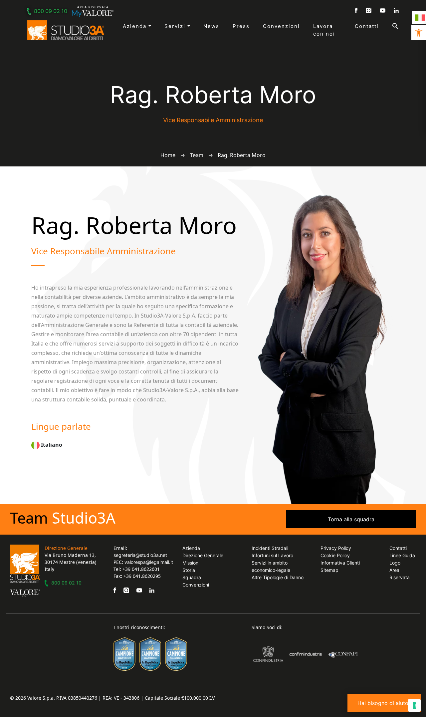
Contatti (367, 26)
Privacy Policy (335, 548)
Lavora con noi (324, 30)
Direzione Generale (202, 555)
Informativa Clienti (340, 563)
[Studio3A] (65, 30)
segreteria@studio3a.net (140, 555)
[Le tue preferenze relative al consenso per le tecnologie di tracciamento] (414, 705)
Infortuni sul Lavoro (272, 555)
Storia (188, 570)
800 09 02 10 (51, 11)
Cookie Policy (335, 555)
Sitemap (329, 570)
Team (196, 155)
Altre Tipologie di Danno (278, 577)
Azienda (135, 26)
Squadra (191, 577)
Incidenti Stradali (270, 548)
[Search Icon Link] (389, 26)
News (211, 26)
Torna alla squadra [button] (351, 519)
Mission (190, 563)
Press (241, 26)
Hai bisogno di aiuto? (384, 703)
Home (167, 155)
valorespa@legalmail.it (148, 562)
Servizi (175, 26)
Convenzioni (281, 26)
